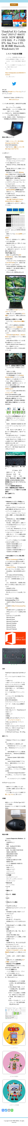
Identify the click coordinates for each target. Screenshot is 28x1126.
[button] (4, 662)
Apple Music (16, 334)
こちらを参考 (18, 233)
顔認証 (7, 237)
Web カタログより (14, 99)
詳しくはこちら (9, 794)
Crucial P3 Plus (10, 567)
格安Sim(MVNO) (10, 189)
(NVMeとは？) (9, 389)
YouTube (8, 334)
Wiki (12, 377)
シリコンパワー (9, 392)
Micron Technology (11, 559)
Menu (14, 4)
